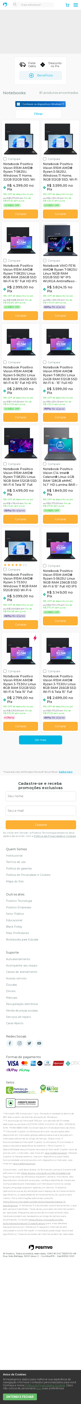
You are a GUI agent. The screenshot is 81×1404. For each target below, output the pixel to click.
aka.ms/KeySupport (56, 1152)
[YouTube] (39, 1043)
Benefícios (45, 75)
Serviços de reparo (18, 1017)
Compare (14, 159)
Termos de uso (16, 862)
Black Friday (14, 926)
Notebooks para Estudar (22, 939)
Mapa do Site (15, 881)
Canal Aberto (14, 1023)
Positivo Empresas (18, 907)
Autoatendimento (18, 959)
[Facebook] (10, 1043)
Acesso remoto (16, 978)
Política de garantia (19, 868)
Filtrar (38, 114)
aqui (38, 1388)
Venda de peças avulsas (22, 1010)
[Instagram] (19, 1043)
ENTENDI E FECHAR (20, 1397)
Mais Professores (17, 933)
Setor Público (15, 913)
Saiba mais (66, 771)
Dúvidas (11, 984)
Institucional (14, 855)
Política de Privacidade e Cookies (55, 836)
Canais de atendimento (21, 972)
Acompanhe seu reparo (21, 965)
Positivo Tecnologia (19, 901)
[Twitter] (29, 1043)
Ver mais (40, 740)
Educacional (14, 920)
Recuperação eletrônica (22, 1004)
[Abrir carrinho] (67, 5)
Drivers (10, 991)
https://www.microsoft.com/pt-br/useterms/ (45, 1173)
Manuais (11, 997)
